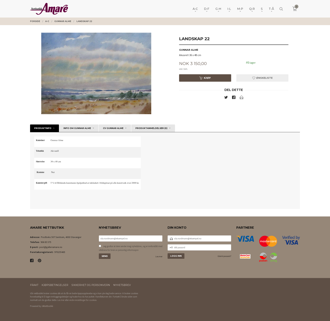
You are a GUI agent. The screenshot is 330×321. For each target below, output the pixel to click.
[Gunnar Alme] (96, 73)
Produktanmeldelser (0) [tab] (151, 128)
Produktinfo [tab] (42, 128)
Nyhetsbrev (122, 285)
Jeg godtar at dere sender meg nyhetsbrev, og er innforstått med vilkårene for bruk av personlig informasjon (130, 248)
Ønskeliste (264, 77)
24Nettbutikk (47, 306)
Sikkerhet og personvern (91, 285)
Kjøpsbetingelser (55, 285)
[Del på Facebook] (234, 98)
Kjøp (207, 77)
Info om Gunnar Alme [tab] (77, 128)
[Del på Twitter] (226, 98)
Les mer (159, 256)
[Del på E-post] (241, 98)
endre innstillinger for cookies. (83, 300)
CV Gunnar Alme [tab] (113, 128)
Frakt (34, 285)
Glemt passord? (224, 256)
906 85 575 (46, 242)
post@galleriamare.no (50, 247)
